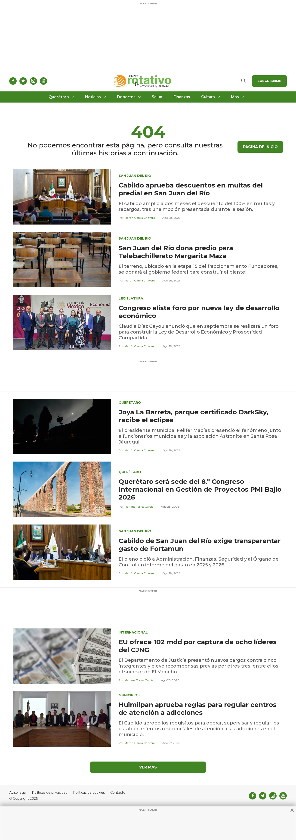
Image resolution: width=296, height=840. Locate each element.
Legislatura (131, 298)
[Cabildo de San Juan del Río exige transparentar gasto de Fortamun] (62, 552)
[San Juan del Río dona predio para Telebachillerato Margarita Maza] (62, 259)
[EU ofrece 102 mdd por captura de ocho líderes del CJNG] (62, 656)
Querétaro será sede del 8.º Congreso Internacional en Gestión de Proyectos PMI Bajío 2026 (200, 489)
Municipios (129, 695)
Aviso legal (17, 793)
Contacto (117, 793)
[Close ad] (292, 810)
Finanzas (181, 97)
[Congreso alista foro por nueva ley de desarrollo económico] (62, 322)
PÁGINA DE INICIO (260, 147)
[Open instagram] (33, 81)
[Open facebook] (13, 81)
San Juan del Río (135, 176)
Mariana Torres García (139, 506)
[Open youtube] (43, 81)
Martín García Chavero (139, 217)
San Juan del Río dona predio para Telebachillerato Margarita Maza (176, 252)
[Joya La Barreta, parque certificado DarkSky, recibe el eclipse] (62, 426)
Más (235, 97)
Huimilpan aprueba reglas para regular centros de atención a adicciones (197, 708)
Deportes (126, 97)
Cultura (208, 97)
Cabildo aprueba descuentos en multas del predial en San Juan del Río (191, 189)
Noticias (93, 97)
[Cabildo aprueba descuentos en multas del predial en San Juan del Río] (62, 196)
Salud (157, 97)
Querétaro (59, 97)
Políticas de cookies (89, 793)
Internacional (133, 632)
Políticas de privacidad (50, 793)
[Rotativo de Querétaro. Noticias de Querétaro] (143, 81)
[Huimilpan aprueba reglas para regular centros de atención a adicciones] (62, 719)
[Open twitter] (23, 81)
